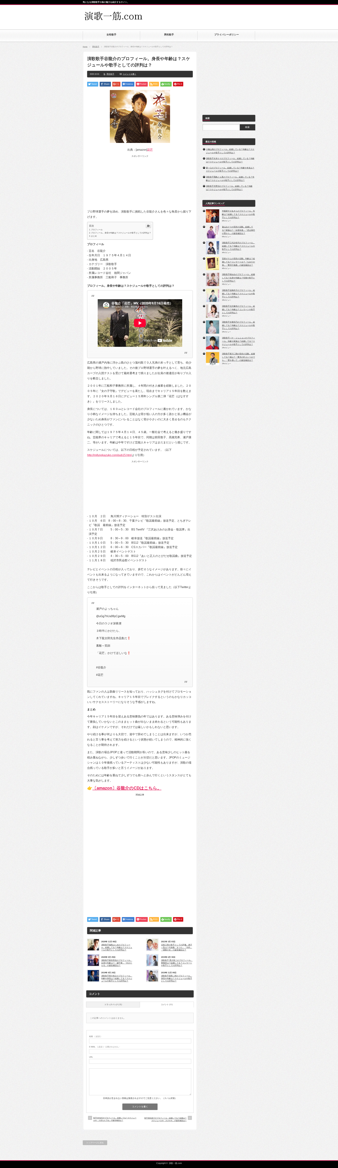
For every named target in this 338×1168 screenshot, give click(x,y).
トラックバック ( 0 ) (113, 1004)
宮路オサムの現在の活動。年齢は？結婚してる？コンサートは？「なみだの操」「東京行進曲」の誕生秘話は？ (238, 261)
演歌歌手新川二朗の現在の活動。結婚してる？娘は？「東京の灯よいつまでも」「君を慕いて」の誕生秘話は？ (238, 357)
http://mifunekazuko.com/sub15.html (109, 455)
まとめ (94, 236)
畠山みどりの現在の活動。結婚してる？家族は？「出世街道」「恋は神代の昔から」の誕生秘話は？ (238, 230)
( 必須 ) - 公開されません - (104, 1047)
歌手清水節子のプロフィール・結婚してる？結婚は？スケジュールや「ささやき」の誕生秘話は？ (165, 1119)
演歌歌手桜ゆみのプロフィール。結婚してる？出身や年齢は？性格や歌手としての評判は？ (238, 277)
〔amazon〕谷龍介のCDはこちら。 (126, 788)
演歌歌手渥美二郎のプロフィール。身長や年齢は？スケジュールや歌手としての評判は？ (176, 978)
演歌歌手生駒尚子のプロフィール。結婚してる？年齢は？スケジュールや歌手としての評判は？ (238, 293)
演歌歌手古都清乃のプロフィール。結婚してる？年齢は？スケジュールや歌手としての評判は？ (238, 325)
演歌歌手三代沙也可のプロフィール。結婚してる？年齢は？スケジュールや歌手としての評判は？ (238, 246)
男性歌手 (95, 47)
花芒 (150, 149)
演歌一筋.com (175, 1163)
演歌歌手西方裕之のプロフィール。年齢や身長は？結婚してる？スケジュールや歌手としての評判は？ (116, 978)
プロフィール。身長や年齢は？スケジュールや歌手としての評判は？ (121, 233)
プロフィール (97, 230)
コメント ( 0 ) (167, 1004)
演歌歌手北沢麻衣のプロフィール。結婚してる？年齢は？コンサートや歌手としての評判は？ (238, 309)
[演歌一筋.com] (114, 20)
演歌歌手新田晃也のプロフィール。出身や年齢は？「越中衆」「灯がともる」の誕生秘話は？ (116, 962)
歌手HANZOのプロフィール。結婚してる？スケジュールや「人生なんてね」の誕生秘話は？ (114, 1119)
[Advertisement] (214, 14)
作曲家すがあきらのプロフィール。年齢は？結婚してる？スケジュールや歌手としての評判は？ (238, 214)
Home (85, 47)
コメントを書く (129, 74)
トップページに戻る (95, 1143)
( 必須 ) (95, 1036)
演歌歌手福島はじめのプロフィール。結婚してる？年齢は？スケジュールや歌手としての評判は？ (116, 947)
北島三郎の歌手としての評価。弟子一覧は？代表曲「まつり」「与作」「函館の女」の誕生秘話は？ (176, 947)
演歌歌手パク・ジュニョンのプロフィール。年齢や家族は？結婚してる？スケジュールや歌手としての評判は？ (238, 341)
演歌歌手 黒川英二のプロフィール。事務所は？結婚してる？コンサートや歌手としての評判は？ (177, 962)
